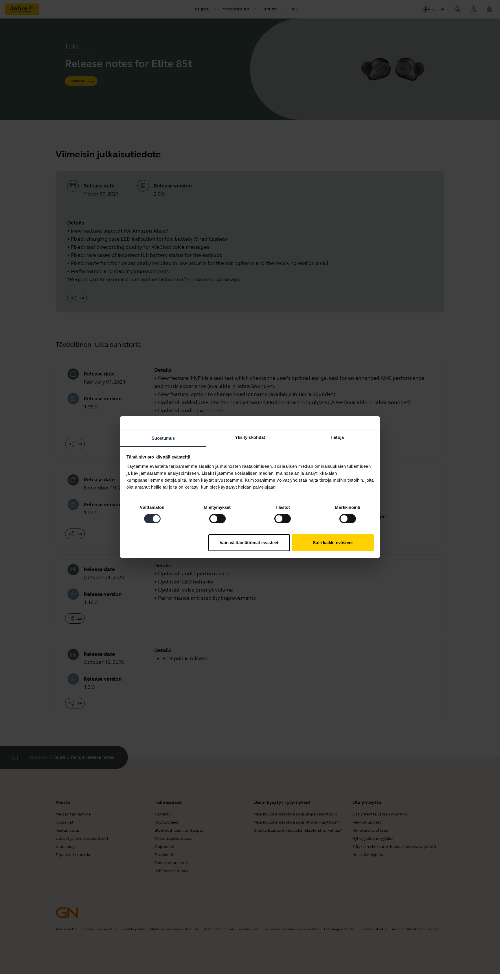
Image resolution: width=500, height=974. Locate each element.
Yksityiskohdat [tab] (250, 436)
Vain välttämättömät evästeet (249, 542)
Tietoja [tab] (337, 436)
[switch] (217, 518)
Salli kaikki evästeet (333, 542)
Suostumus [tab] (163, 437)
